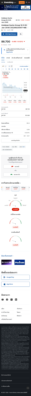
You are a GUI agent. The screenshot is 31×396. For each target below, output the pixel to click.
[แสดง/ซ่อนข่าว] (12, 66)
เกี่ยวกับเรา (19, 308)
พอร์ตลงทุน (4, 315)
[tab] (7, 188)
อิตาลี (23, 146)
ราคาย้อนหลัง (10, 62)
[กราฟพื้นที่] (5, 66)
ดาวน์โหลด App (5, 312)
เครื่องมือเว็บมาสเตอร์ (6, 319)
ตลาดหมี (17, 166)
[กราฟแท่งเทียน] (3, 66)
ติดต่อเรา (19, 315)
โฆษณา (18, 312)
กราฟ (8, 58)
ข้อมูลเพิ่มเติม (9, 52)
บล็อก (2, 308)
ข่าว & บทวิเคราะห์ (17, 58)
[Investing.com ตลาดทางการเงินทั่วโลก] (10, 2)
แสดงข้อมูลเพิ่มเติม (15, 140)
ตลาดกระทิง (17, 174)
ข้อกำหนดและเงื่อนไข (6, 375)
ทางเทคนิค (27, 58)
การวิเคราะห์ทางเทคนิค (10, 183)
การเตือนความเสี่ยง (5, 386)
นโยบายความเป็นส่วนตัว (6, 380)
